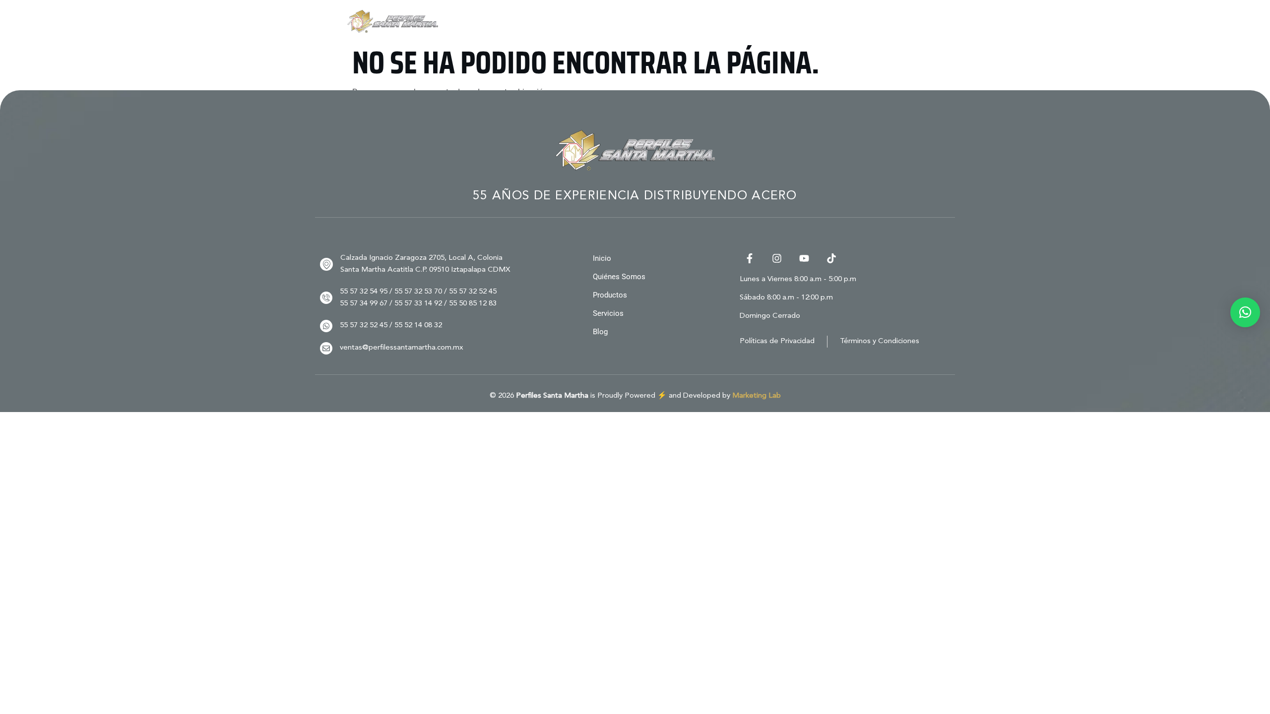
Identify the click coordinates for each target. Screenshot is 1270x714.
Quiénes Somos (637, 21)
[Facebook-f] (750, 258)
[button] (1245, 312)
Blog (851, 21)
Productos (718, 21)
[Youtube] (804, 258)
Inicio (568, 21)
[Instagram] (777, 258)
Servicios (796, 21)
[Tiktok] (831, 258)
